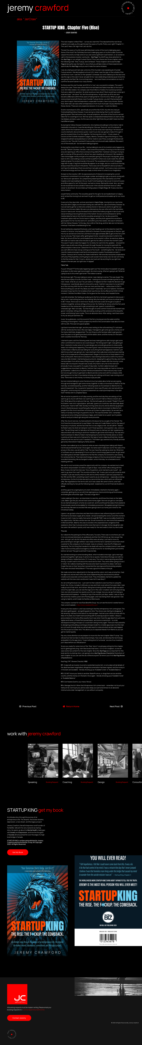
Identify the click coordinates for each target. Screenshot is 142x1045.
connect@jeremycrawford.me (34, 1010)
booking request (52, 782)
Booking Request (87, 782)
